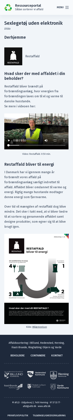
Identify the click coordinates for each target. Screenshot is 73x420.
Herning (59, 342)
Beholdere (17, 355)
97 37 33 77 (55, 402)
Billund (34, 342)
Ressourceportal (28, 6)
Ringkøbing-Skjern (39, 347)
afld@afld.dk (29, 406)
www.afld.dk (44, 406)
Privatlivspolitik (17, 415)
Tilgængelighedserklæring (49, 415)
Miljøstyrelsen (39, 327)
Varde (58, 347)
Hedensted (46, 342)
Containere (38, 355)
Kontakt (57, 355)
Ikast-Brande (19, 347)
